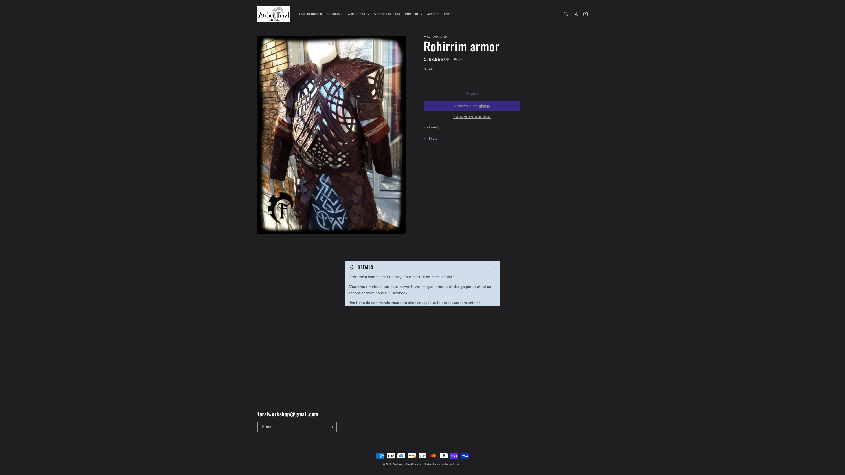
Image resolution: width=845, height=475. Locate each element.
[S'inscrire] (331, 427)
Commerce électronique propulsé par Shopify (436, 464)
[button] (358, 13)
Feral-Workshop (402, 464)
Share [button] (433, 139)
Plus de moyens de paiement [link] (472, 116)
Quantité (429, 69)
